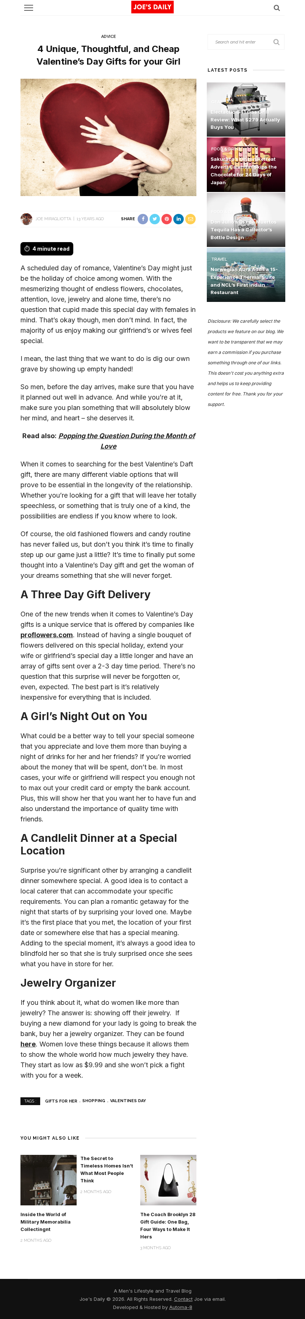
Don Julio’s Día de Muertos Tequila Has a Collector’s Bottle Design (244, 229)
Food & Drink (226, 149)
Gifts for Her (61, 1100)
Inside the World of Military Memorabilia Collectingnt (45, 1222)
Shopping (93, 1100)
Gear (217, 102)
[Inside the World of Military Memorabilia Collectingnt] (48, 1179)
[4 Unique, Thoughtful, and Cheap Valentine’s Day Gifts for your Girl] (108, 137)
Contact (183, 1299)
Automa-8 (180, 1307)
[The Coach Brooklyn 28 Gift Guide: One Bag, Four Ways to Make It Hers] (168, 1179)
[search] (277, 8)
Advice (108, 36)
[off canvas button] (28, 7)
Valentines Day (128, 1100)
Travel (219, 259)
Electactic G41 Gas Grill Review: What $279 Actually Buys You (245, 119)
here (28, 1044)
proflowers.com (46, 635)
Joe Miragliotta (53, 218)
